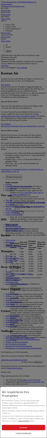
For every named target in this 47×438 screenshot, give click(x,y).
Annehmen (23, 427)
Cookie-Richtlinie (23, 421)
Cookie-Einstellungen (23, 433)
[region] (23, 412)
